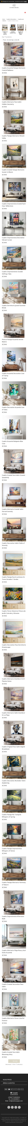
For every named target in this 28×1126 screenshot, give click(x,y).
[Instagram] (8, 1107)
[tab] (14, 1079)
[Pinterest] (12, 1107)
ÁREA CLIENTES (9, 1083)
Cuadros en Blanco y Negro (20, 33)
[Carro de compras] (24, 13)
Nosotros (7, 1079)
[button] (16, 13)
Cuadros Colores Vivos (13, 32)
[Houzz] (19, 1107)
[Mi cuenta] (21, 13)
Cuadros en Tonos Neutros (5, 33)
